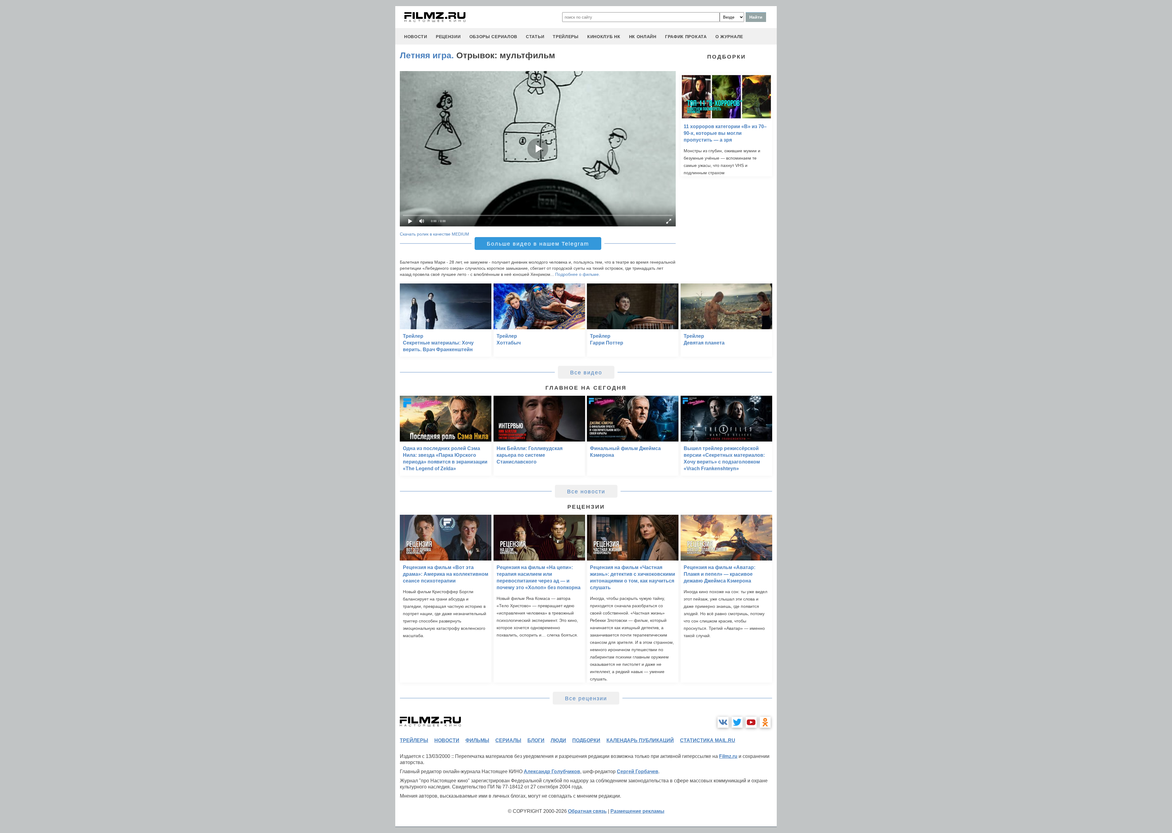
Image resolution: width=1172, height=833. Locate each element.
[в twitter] (737, 722)
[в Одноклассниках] (765, 722)
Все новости (586, 492)
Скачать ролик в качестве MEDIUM (434, 234)
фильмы (477, 740)
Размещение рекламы (637, 811)
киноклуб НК (603, 36)
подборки (586, 740)
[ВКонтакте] (723, 722)
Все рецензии (586, 698)
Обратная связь (587, 811)
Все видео (586, 373)
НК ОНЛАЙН (643, 36)
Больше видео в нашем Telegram (538, 244)
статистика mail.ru (707, 740)
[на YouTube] (751, 722)
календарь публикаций (640, 740)
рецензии (448, 36)
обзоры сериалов (493, 36)
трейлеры (566, 36)
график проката (686, 36)
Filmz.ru (728, 756)
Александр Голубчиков (552, 771)
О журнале (729, 36)
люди (558, 740)
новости (415, 36)
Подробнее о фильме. (577, 274)
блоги (535, 740)
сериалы (508, 740)
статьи (535, 36)
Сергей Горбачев (637, 771)
